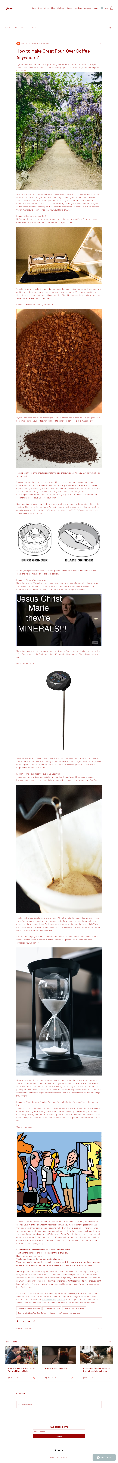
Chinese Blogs (20, 28)
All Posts (8, 28)
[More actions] (100, 43)
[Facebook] (55, 1450)
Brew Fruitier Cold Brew (56, 1368)
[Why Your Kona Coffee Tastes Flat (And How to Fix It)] (21, 1355)
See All (111, 1341)
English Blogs (34, 28)
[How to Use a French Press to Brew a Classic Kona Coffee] (96, 1355)
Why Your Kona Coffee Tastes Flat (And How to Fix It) (21, 1369)
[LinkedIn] (62, 1450)
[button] (111, 8)
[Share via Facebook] (17, 1321)
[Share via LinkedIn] (29, 1321)
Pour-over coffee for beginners (29, 1308)
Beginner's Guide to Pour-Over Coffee (32, 1313)
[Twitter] (59, 1450)
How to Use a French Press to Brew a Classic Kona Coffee (96, 1369)
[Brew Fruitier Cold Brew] (59, 1355)
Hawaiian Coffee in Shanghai (74, 1308)
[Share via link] (34, 1321)
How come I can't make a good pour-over (65, 1313)
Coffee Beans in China (52, 1308)
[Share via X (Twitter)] (23, 1321)
